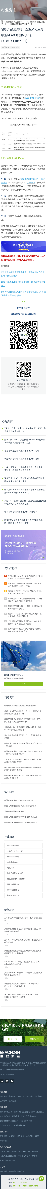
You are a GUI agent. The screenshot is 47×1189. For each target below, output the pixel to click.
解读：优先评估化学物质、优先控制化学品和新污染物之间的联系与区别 (22, 712)
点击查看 (31, 182)
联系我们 (12, 1101)
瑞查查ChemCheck (19, 1151)
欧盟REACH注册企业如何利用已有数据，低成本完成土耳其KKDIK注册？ (24, 615)
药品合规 (10, 868)
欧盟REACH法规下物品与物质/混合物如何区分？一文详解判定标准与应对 (23, 752)
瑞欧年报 (29, 1096)
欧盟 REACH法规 (32, 98)
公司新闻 (38, 1096)
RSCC (15, 1161)
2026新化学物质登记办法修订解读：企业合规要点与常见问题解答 (25, 592)
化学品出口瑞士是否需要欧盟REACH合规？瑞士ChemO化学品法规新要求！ (22, 728)
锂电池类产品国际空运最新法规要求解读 (20, 706)
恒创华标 (20, 1171)
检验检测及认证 (13, 895)
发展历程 (20, 1096)
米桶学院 (3, 1141)
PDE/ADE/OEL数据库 (8, 1156)
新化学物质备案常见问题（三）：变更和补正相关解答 (22, 736)
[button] (41, 557)
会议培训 (29, 1136)
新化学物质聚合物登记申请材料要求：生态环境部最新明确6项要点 (22, 930)
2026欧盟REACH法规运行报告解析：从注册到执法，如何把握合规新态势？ (25, 600)
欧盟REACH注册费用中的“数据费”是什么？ (20, 822)
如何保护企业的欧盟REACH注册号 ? (20, 512)
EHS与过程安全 (13, 890)
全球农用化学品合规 (15, 851)
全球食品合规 (12, 862)
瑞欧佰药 (12, 1171)
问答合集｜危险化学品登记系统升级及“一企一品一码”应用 (23, 744)
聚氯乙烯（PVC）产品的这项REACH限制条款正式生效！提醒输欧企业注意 (24, 441)
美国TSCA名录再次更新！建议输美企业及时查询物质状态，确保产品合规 (25, 502)
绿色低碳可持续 (13, 884)
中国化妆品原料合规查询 (27, 1156)
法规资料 (12, 1136)
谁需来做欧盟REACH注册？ (15, 811)
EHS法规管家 (33, 1151)
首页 (2, 22)
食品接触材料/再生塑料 (16, 879)
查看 (23, 684)
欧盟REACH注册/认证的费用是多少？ (18, 800)
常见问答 (20, 1136)
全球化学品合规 (13, 846)
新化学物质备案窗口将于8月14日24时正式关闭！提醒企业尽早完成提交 (21, 985)
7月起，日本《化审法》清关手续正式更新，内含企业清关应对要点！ (25, 430)
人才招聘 (3, 1101)
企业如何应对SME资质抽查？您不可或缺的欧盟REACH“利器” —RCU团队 (24, 491)
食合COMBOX (5, 1161)
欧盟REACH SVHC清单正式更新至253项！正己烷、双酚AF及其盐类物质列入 (22, 720)
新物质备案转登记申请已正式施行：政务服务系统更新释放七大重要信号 (22, 952)
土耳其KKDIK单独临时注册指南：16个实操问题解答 (23, 919)
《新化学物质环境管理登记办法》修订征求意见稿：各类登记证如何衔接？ (24, 622)
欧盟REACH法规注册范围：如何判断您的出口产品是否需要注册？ (22, 777)
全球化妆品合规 (13, 857)
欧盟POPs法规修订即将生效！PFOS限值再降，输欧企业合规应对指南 (23, 521)
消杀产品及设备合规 (15, 873)
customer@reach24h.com (25, 1186)
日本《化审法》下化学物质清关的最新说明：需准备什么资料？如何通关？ (24, 468)
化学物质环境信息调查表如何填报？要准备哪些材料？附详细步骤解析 (22, 768)
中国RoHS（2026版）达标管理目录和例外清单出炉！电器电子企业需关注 (25, 577)
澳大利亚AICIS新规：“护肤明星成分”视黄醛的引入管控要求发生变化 (24, 630)
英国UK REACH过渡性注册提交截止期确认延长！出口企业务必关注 (25, 607)
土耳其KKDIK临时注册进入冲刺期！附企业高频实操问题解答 (23, 941)
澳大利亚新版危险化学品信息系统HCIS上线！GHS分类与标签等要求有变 (22, 996)
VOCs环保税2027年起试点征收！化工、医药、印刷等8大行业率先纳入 (22, 963)
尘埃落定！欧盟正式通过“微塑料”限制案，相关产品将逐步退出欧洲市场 (23, 760)
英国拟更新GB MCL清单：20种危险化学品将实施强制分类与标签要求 (23, 974)
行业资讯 (7, 23)
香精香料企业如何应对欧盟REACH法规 (21, 451)
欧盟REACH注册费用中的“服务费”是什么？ (20, 817)
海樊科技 (3, 1171)
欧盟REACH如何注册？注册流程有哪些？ (20, 806)
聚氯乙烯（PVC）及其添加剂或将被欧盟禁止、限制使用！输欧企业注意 (25, 480)
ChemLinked (5, 1151)
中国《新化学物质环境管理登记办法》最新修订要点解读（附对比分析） (24, 584)
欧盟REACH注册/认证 (10, 47)
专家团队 (12, 1096)
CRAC (37, 1136)
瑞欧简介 (3, 1096)
